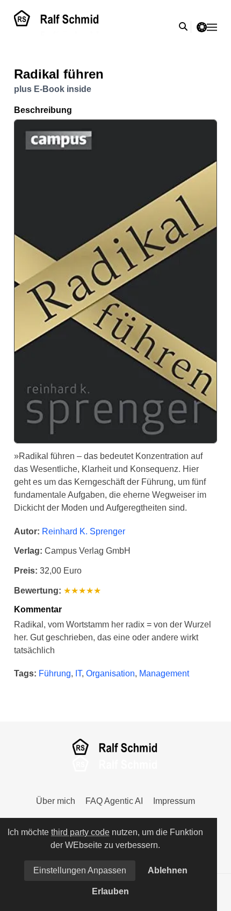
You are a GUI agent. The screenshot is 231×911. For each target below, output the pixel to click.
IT (78, 673)
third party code (80, 832)
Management (164, 673)
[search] (185, 27)
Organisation (110, 673)
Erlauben (110, 891)
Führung (55, 673)
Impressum (174, 801)
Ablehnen (167, 870)
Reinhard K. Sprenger (83, 531)
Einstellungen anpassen (79, 870)
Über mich (55, 801)
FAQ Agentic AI (114, 801)
